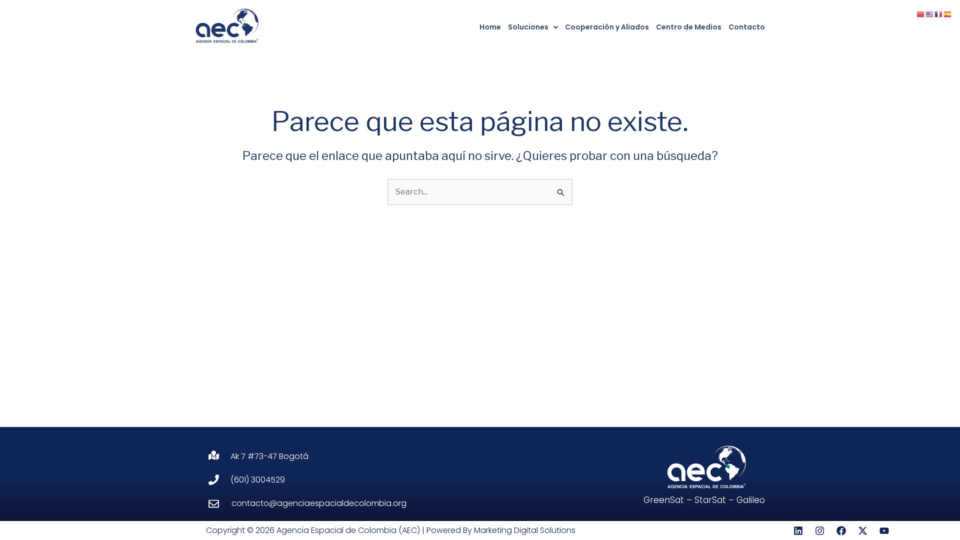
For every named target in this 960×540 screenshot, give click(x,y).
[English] (930, 13)
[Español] (948, 13)
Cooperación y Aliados (607, 27)
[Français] (939, 13)
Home (490, 27)
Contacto (746, 27)
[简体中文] (921, 13)
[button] (533, 27)
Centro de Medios (689, 27)
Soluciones (528, 27)
